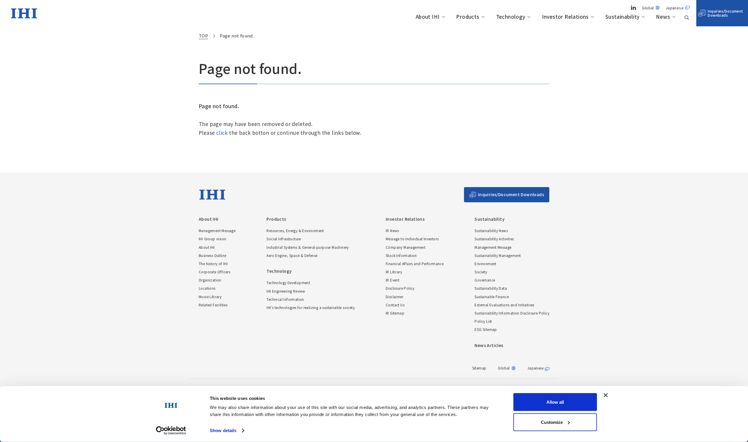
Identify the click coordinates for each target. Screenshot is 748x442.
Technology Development (288, 282)
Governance (485, 280)
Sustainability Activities (494, 239)
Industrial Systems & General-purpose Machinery (307, 247)
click (222, 132)
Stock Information (401, 255)
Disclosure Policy (400, 288)
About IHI (428, 16)
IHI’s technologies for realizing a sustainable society (310, 307)
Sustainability (622, 16)
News (663, 16)
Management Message (217, 230)
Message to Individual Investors (412, 239)
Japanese (675, 8)
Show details (223, 430)
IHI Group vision (212, 239)
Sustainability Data (491, 288)
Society (481, 272)
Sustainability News (491, 230)
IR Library (394, 272)
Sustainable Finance (492, 296)
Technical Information (285, 299)
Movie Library (210, 296)
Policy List (483, 321)
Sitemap (479, 367)
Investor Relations (565, 16)
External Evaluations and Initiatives (504, 305)
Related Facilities (213, 305)
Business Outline (212, 255)
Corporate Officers (214, 272)
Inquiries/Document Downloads (725, 13)
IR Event (392, 280)
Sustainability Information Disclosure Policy (512, 313)
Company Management (405, 247)
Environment (485, 263)
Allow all (555, 402)
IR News (392, 230)
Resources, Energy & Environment (295, 230)
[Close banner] (606, 395)
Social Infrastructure (283, 239)
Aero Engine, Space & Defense (291, 255)
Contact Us (395, 305)
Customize (552, 421)
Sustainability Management (498, 255)
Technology (510, 16)
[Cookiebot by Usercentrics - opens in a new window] (171, 430)
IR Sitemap (395, 313)
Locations (207, 288)
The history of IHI (213, 263)
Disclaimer (394, 296)
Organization (210, 280)
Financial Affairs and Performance (415, 263)
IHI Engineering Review (285, 291)
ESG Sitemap (486, 329)
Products (467, 16)
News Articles (489, 345)
